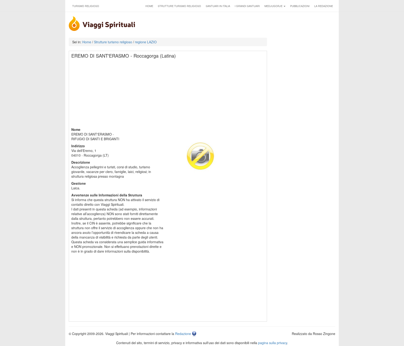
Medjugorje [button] (273, 6)
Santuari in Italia (218, 6)
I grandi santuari (247, 6)
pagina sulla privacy (272, 342)
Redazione (183, 333)
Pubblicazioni (300, 6)
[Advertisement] (168, 94)
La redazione (323, 6)
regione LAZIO (146, 42)
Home (149, 6)
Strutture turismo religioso (179, 6)
